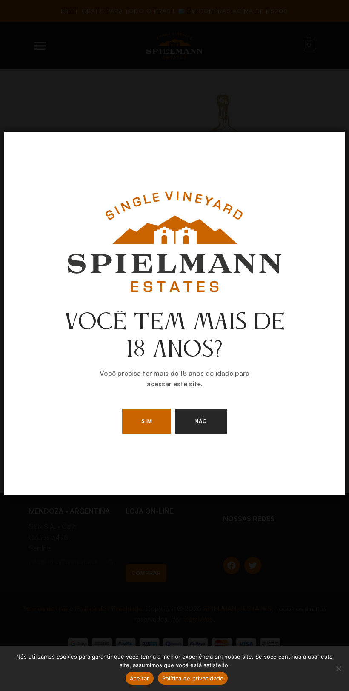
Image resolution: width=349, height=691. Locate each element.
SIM (146, 421)
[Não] (338, 668)
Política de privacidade (193, 678)
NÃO (201, 421)
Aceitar (139, 678)
